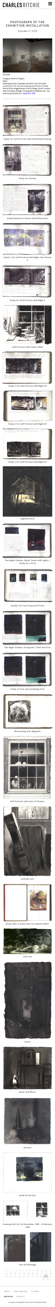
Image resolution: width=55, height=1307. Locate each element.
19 (28, 1273)
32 (37, 1276)
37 (48, 1279)
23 (46, 1273)
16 (15, 1273)
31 (33, 1276)
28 (19, 1276)
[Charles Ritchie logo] (21, 6)
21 (37, 1273)
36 (43, 1279)
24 (50, 1273)
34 (46, 1276)
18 (24, 1273)
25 (6, 1276)
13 (50, 1270)
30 (28, 1276)
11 (41, 1270)
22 (41, 1273)
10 (37, 1270)
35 (50, 1276)
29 (24, 1276)
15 (11, 1273)
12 (46, 1270)
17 (19, 1273)
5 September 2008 (28, 93)
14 (6, 1273)
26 (11, 1276)
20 (33, 1273)
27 (15, 1276)
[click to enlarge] (27, 55)
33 (41, 1276)
